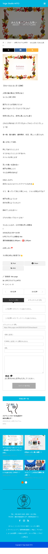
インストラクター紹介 (22, 526)
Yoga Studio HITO (11, 3)
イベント (14, 455)
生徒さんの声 (22, 533)
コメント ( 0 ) (13, 300)
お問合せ (25, 537)
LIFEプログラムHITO (29, 25)
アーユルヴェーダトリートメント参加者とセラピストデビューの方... (12, 450)
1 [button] (22, 482)
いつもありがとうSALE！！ (11, 472)
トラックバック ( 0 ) (35, 300)
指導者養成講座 (25, 530)
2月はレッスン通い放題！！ (33, 452)
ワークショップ (38, 478)
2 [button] (26, 482)
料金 (33, 530)
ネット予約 (32, 533)
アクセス (39, 530)
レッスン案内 (35, 526)
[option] (24, 457)
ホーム (11, 526)
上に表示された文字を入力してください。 (20, 378)
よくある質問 (12, 533)
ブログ (40, 533)
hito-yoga (14, 276)
